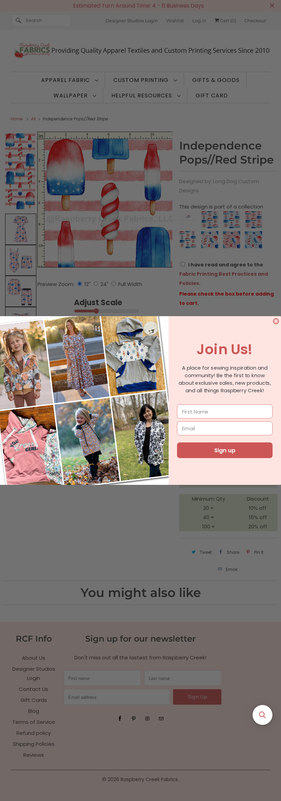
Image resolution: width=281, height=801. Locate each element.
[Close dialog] (276, 321)
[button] (262, 715)
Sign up (224, 450)
